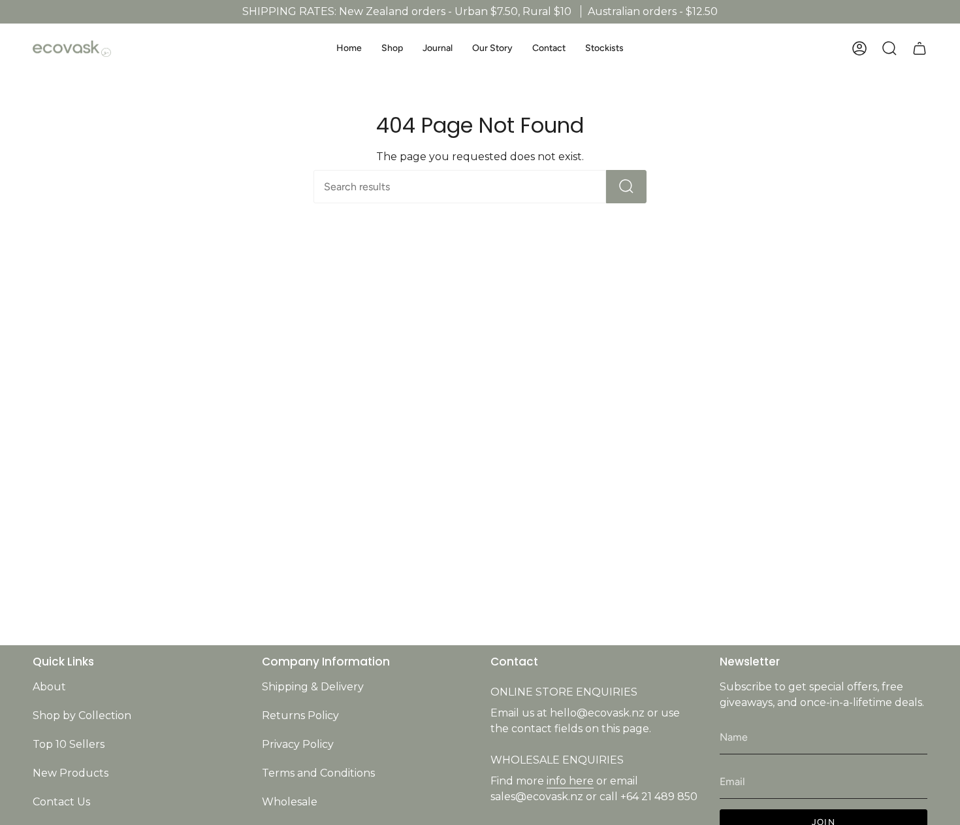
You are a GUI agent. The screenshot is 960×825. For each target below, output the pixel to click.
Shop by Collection (82, 715)
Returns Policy (300, 715)
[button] (392, 48)
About (49, 687)
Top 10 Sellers (68, 744)
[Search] (626, 186)
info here (570, 781)
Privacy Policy (298, 744)
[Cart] (919, 48)
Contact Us (61, 802)
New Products (70, 773)
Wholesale (289, 802)
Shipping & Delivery (313, 687)
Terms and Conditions (318, 773)
